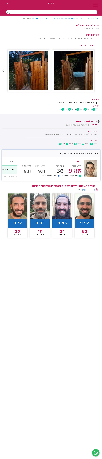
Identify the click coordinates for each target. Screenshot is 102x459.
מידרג (51, 3)
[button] (3, 70)
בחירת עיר (88, 190)
